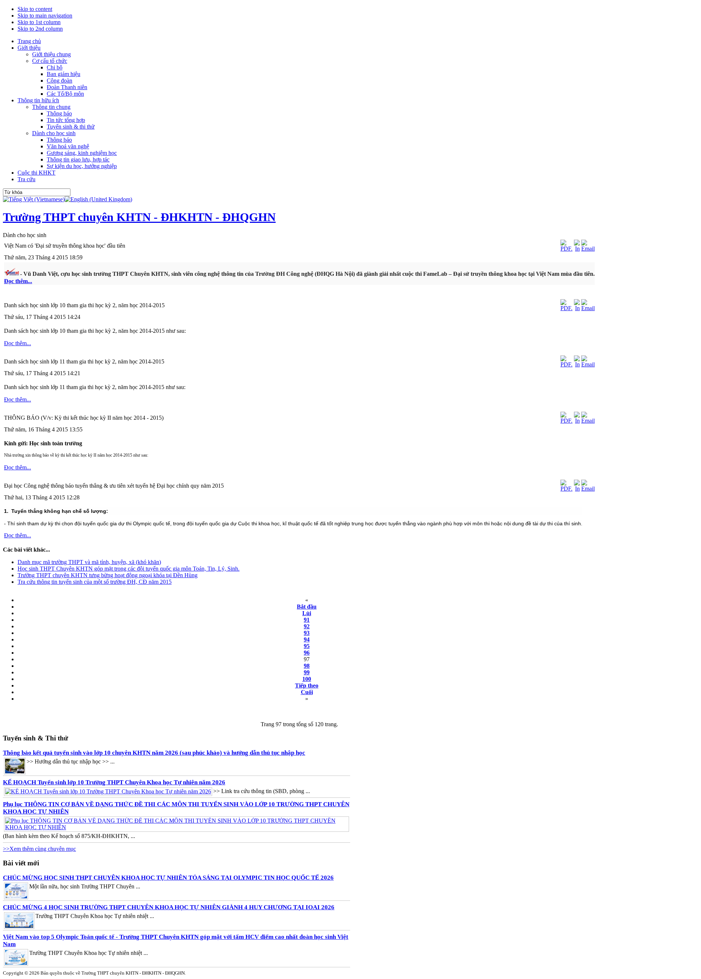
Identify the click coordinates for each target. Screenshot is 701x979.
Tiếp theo (306, 685)
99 (307, 672)
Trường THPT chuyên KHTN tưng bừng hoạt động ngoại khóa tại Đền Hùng (108, 575)
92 (307, 626)
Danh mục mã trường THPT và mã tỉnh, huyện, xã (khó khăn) (89, 562)
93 (307, 633)
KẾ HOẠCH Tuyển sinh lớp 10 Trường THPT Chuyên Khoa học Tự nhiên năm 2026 (114, 782)
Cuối (307, 692)
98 (307, 666)
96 (307, 653)
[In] (577, 248)
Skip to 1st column (39, 22)
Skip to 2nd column (40, 29)
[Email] (588, 248)
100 (306, 679)
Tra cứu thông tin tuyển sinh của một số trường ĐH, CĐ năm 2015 (95, 582)
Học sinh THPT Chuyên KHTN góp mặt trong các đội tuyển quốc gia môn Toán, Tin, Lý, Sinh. (129, 568)
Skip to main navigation (45, 15)
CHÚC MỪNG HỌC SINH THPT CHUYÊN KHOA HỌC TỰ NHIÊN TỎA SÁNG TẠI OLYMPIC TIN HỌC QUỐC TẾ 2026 (168, 877)
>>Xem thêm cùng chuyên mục (39, 849)
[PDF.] (566, 248)
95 (307, 646)
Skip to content (35, 9)
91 (307, 620)
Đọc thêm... (18, 281)
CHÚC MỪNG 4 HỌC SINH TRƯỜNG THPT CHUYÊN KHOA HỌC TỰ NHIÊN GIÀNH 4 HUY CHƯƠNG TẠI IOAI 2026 (168, 907)
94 (307, 639)
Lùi (306, 613)
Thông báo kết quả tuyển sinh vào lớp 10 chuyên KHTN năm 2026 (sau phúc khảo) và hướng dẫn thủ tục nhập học (154, 752)
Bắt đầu (307, 606)
